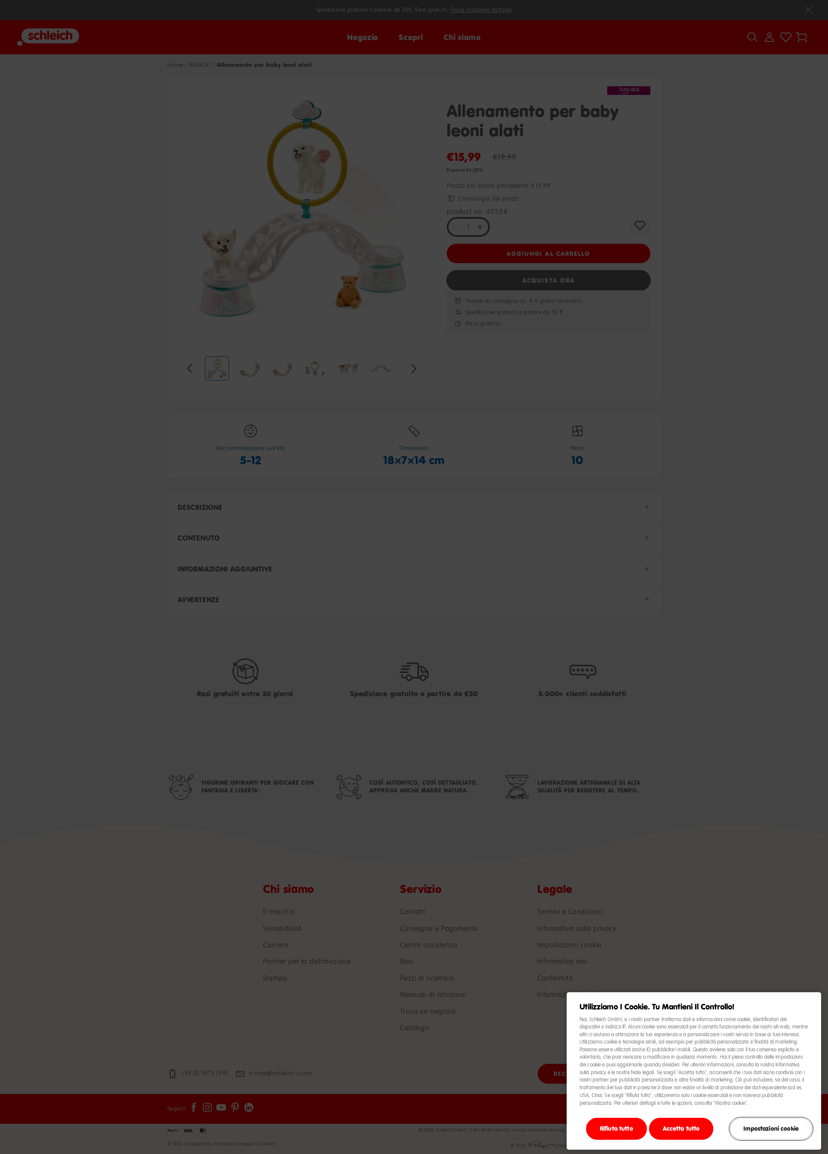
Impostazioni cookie (771, 1128)
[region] (694, 1071)
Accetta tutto (681, 1128)
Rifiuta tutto (616, 1128)
